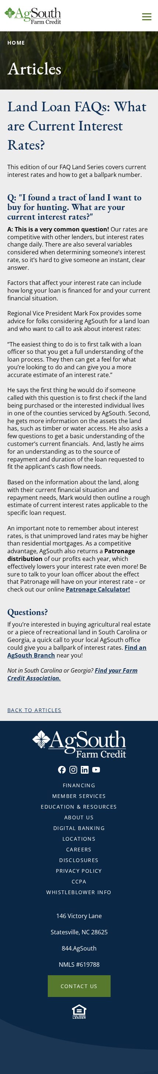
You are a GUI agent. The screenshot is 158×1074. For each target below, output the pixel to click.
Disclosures (78, 860)
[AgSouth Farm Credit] (79, 15)
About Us (79, 817)
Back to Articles (34, 710)
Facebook (62, 769)
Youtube (96, 769)
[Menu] (147, 15)
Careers (79, 849)
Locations (79, 838)
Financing (79, 785)
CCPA (79, 881)
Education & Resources (79, 806)
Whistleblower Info (78, 892)
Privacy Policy (79, 870)
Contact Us (79, 986)
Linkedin (85, 769)
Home (16, 42)
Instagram (73, 769)
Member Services (79, 795)
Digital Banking (79, 827)
